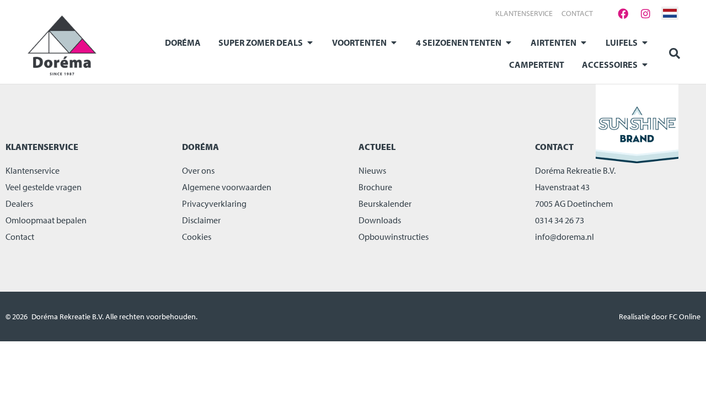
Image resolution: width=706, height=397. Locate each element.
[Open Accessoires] (644, 64)
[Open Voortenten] (393, 42)
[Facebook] (622, 13)
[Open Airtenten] (583, 42)
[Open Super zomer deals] (310, 42)
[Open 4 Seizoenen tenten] (508, 42)
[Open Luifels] (644, 42)
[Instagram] (645, 13)
